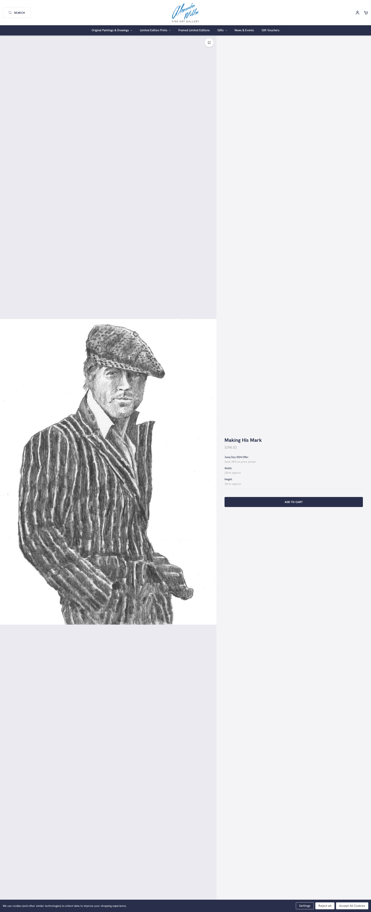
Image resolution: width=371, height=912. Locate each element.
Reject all (324, 906)
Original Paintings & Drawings (111, 30)
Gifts (220, 30)
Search (19, 12)
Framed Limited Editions (194, 30)
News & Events (244, 30)
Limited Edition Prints (154, 30)
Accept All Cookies (352, 906)
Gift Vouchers (270, 30)
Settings (305, 906)
